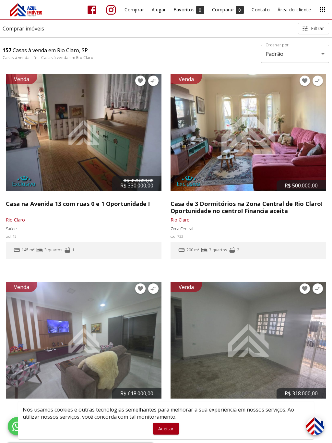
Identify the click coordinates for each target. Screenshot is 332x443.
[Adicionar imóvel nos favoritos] (140, 81)
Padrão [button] (274, 53)
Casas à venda (16, 57)
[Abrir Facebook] (92, 10)
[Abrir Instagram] (111, 10)
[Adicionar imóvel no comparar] (153, 81)
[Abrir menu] (322, 10)
